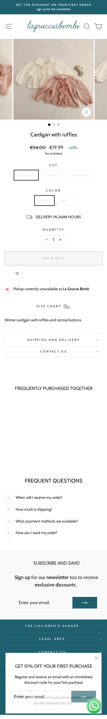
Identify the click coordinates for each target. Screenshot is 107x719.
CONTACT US (53, 351)
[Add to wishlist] (17, 273)
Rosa (64, 200)
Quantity (53, 229)
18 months (80, 175)
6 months (26, 175)
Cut (53, 165)
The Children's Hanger (52, 626)
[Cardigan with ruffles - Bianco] (20, 459)
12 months (52, 175)
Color (53, 190)
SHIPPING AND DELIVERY (53, 340)
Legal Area (52, 639)
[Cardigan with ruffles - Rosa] (26, 459)
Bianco (44, 200)
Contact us (52, 652)
